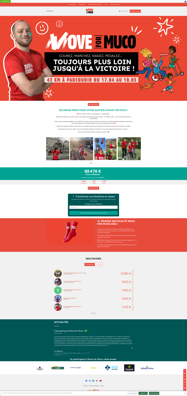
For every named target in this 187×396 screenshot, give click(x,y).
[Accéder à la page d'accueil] (89, 11)
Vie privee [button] (85, 385)
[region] (93, 393)
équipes (94, 182)
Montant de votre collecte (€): (93, 204)
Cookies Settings (5, 1)
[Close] (184, 393)
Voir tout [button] (93, 312)
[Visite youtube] (100, 381)
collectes (83, 182)
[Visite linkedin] (93, 381)
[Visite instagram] (90, 381)
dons (104, 182)
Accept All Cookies (154, 393)
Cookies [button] (102, 385)
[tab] (89, 264)
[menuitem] (71, 4)
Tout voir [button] (56, 325)
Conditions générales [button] (93, 385)
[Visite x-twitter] (97, 381)
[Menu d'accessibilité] (185, 1)
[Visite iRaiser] (93, 390)
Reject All (143, 393)
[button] (91, 163)
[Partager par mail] (184, 388)
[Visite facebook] (86, 381)
